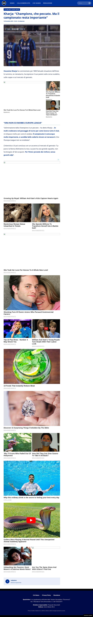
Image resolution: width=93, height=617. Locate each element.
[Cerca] (89, 3)
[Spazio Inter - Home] (4, 3)
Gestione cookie (88, 615)
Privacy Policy (46, 595)
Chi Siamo (36, 595)
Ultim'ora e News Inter (12, 9)
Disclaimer (56, 595)
